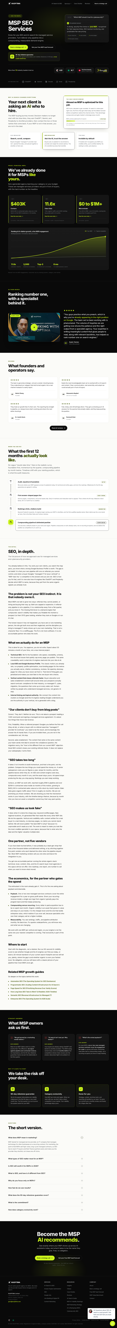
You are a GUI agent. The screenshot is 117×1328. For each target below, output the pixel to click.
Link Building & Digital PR (51, 1298)
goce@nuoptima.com (14, 1301)
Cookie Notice (85, 1320)
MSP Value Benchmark (96, 1295)
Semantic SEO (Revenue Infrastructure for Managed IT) (31, 995)
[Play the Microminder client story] (34, 327)
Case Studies (78, 3)
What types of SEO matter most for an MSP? (25, 1159)
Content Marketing (49, 1301)
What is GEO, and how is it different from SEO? (26, 1173)
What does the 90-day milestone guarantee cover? (28, 1195)
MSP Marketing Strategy (74, 1304)
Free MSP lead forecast (97, 1292)
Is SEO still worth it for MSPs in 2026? (23, 1166)
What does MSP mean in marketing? (22, 1138)
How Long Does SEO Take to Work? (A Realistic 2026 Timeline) (34, 992)
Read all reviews (58, 428)
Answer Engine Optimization (52, 1288)
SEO (45, 1292)
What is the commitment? (18, 1202)
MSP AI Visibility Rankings (75, 1301)
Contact (92, 1298)
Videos (69, 1288)
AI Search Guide (72, 1298)
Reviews (87, 3)
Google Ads (47, 1295)
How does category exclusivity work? (23, 1210)
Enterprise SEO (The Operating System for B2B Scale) (30, 999)
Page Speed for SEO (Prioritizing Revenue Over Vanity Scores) (34, 988)
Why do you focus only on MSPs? (21, 1181)
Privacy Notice (76, 1320)
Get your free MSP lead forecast (42, 47)
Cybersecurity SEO (72, 1311)
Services (67, 3)
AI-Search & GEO (57, 3)
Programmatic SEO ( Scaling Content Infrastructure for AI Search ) (35, 985)
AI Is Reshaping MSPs (73, 1308)
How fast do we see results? (19, 1188)
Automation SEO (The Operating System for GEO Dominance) (33, 981)
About (91, 1285)
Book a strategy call (101, 3)
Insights (69, 1285)
